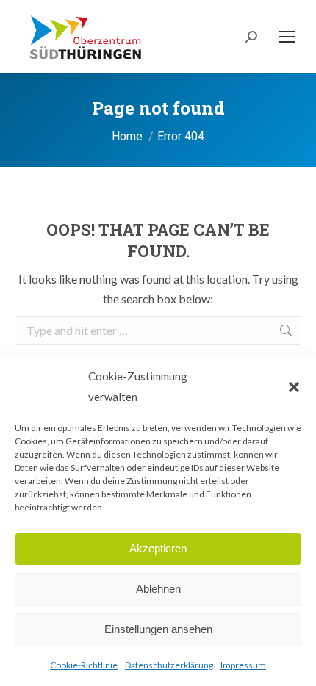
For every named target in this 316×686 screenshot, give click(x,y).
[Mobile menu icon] (286, 36)
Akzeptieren (158, 548)
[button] (294, 387)
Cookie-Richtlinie (84, 665)
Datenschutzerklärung (169, 665)
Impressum (243, 665)
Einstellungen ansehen (158, 629)
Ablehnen (158, 588)
